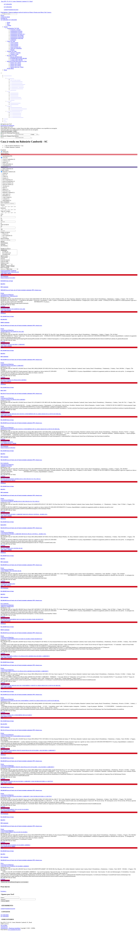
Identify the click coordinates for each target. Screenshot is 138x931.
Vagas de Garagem (5, 211)
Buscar (3, 266)
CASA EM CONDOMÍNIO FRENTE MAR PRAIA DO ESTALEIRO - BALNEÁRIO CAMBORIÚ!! (27, 767)
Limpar (7, 266)
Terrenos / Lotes (14, 54)
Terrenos (9, 51)
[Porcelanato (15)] (9, 254)
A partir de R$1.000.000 (16, 60)
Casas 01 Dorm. (14, 42)
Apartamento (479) (7, 156)
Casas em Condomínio (16, 48)
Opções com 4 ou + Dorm (16, 67)
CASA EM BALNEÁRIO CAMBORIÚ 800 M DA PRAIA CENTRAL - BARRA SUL (23, 534)
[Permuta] (5, 258)
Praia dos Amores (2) (8, 184)
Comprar (3, 306)
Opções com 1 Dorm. (15, 62)
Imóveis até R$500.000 (16, 57)
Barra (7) (5, 175)
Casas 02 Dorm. (14, 44)
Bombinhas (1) (6, 195)
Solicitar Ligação (5, 901)
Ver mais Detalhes (5, 307)
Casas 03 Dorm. (14, 45)
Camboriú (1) (6, 199)
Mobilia (3, 241)
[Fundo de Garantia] (5, 260)
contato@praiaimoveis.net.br (11, 9)
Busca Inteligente (5, 202)
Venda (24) (5, 151)
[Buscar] (1, 14)
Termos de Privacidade (6, 131)
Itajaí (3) (5, 187)
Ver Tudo (16, 28)
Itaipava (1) (5, 189)
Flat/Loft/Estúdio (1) (8, 164)
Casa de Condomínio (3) (9, 159)
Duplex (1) (5, 162)
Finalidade (3, 150)
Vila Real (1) (6, 186)
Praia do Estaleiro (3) (8, 183)
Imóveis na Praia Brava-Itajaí (14, 61)
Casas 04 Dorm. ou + (15, 47)
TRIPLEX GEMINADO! (7, 606)
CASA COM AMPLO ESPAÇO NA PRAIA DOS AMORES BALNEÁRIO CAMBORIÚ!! (24, 671)
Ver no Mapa (4, 925)
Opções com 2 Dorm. (15, 64)
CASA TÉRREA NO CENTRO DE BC (11, 571)
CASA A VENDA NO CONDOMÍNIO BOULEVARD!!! (16, 736)
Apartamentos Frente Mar (16, 38)
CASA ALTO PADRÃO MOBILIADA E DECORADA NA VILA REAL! (20, 501)
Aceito (14, 131)
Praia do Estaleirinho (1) (9, 181)
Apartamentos (10, 28)
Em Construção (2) (7, 235)
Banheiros (3, 208)
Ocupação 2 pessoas (15, 29)
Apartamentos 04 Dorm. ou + (17, 34)
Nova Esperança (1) (8, 179)
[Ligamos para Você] (6, 124)
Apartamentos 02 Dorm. (16, 31)
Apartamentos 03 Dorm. (16, 32)
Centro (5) (5, 176)
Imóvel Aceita (4, 256)
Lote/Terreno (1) (7, 165)
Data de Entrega (5, 238)
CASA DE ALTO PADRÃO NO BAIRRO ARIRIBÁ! (15, 866)
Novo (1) (5, 237)
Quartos (3, 205)
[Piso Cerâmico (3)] (9, 253)
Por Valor (9, 55)
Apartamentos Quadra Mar (17, 37)
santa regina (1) (6, 194)
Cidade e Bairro (5, 170)
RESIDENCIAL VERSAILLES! (9, 296)
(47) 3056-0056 (8, 4)
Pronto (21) (5, 234)
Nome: (2, 897)
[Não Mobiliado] (4, 246)
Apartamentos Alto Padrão (17, 35)
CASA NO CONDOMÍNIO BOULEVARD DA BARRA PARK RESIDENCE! (21, 638)
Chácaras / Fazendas (15, 52)
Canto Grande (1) (7, 197)
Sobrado (12, 49)
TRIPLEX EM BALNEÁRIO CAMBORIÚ (12, 365)
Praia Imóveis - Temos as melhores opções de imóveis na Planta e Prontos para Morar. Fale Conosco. (26, 12)
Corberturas (13, 39)
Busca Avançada (5, 267)
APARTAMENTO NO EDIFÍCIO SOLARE (12, 331)
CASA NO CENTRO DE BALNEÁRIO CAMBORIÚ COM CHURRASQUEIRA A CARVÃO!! (26, 796)
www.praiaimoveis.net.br (14, 929)
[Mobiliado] (4, 244)
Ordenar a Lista (4, 263)
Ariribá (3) (5, 173)
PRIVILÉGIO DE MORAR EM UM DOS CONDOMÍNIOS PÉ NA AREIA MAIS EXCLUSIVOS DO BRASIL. (30, 429)
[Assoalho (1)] (9, 251)
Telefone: (3, 899)
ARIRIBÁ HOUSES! (6, 466)
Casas (8, 41)
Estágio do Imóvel (5, 232)
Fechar (12, 266)
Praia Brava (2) (6, 191)
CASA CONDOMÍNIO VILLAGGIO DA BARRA (14, 832)
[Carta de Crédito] (5, 261)
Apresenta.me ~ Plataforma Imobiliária (10, 928)
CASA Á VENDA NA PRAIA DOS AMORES (13, 399)
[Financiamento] (5, 257)
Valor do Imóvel (5, 224)
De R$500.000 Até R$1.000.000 (18, 58)
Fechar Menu (10, 68)
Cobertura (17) (6, 161)
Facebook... (4, 891)
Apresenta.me (4, 926)
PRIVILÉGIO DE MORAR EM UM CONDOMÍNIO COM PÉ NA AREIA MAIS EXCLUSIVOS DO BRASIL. (30, 700)
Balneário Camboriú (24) (9, 171)
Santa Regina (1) (7, 200)
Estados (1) (5, 178)
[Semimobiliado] (4, 243)
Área (2, 214)
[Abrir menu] (1, 72)
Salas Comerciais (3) (8, 168)
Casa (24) (5, 157)
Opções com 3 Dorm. (15, 65)
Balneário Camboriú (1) (9, 192)
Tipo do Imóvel (4, 153)
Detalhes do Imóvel (5, 248)
